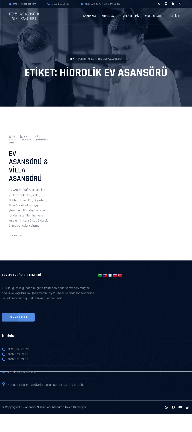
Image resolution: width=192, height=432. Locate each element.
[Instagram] (187, 407)
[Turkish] (119, 275)
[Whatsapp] (166, 407)
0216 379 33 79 (18, 354)
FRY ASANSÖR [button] (18, 317)
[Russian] (114, 275)
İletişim (175, 16)
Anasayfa (89, 16)
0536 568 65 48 (18, 349)
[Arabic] (100, 275)
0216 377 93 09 (18, 359)
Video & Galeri (154, 16)
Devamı (13, 235)
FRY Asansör (25, 138)
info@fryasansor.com (22, 372)
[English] (105, 275)
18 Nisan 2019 (12, 140)
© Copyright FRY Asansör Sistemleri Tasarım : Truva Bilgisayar (44, 407)
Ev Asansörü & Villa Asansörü (28, 166)
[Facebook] (173, 407)
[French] (110, 275)
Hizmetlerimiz (130, 16)
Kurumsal (108, 16)
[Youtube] (180, 407)
